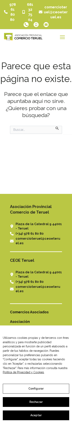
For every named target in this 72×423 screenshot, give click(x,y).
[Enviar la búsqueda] (57, 128)
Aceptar (36, 415)
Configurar (36, 388)
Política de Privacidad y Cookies (23, 372)
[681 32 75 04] (28, 12)
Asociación (20, 321)
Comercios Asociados (29, 312)
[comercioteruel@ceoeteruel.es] (53, 12)
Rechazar (36, 401)
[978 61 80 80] (10, 12)
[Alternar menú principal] (62, 37)
